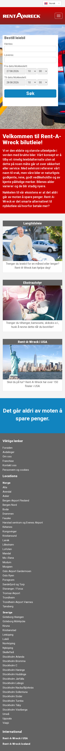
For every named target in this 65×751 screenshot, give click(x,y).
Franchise (8, 461)
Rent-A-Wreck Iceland (16, 743)
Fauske (7, 518)
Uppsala (7, 718)
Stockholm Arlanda (13, 656)
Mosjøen (7, 566)
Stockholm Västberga (15, 709)
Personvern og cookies (16, 469)
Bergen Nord (10, 504)
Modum (7, 562)
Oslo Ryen (8, 575)
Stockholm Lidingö (13, 683)
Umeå (6, 714)
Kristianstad (9, 630)
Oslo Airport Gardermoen (17, 571)
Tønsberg (8, 606)
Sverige (7, 612)
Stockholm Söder (12, 696)
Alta (5, 487)
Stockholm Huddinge (14, 674)
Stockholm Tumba (13, 700)
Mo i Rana (8, 557)
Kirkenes (7, 526)
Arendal (7, 491)
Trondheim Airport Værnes (18, 602)
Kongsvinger (10, 531)
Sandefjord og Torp (14, 584)
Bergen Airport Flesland (16, 500)
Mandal (7, 553)
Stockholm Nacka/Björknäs (18, 687)
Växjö (6, 722)
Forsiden (7, 447)
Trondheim (9, 597)
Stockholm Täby (12, 705)
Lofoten (7, 549)
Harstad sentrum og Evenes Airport (23, 522)
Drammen (8, 513)
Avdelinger (8, 452)
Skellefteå (8, 652)
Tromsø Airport (11, 593)
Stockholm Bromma (14, 661)
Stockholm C (10, 665)
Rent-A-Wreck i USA (15, 738)
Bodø (6, 509)
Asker (6, 496)
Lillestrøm (8, 544)
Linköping (8, 634)
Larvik (6, 540)
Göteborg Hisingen (13, 617)
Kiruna (6, 625)
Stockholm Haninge (14, 670)
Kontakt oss (9, 465)
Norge (6, 482)
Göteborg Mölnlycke (14, 621)
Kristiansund (10, 535)
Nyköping (8, 647)
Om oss (7, 456)
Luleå (6, 639)
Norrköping (9, 643)
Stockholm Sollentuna (15, 692)
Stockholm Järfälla (13, 678)
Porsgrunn (8, 579)
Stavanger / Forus (13, 588)
